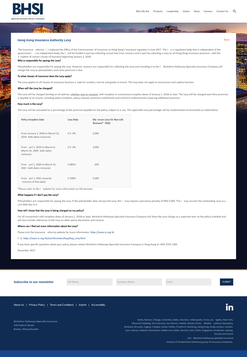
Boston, (148, 320)
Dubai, (164, 327)
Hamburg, (192, 327)
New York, (228, 320)
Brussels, (138, 327)
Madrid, (143, 330)
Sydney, (229, 330)
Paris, (192, 330)
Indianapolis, (196, 320)
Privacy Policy (37, 304)
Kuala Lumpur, (217, 327)
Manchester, (154, 330)
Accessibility (98, 304)
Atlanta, (140, 320)
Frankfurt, (181, 327)
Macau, (135, 330)
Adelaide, (207, 323)
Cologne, (156, 327)
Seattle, (183, 323)
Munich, (184, 330)
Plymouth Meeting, (141, 323)
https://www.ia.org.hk (102, 232)
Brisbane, (129, 327)
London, (229, 327)
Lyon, (128, 330)
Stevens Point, (194, 323)
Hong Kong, (203, 327)
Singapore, (207, 330)
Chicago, (157, 320)
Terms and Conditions (62, 304)
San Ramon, (173, 323)
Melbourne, (167, 330)
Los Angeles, (216, 320)
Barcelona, (228, 323)
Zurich (230, 334)
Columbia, (167, 320)
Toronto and (220, 334)
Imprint (82, 304)
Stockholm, (219, 330)
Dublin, (172, 327)
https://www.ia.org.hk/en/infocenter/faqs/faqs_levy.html (54, 238)
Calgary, (148, 327)
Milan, (177, 330)
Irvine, (206, 320)
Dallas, (176, 320)
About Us (19, 304)
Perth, (198, 330)
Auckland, (217, 323)
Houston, (184, 320)
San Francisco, (159, 323)
